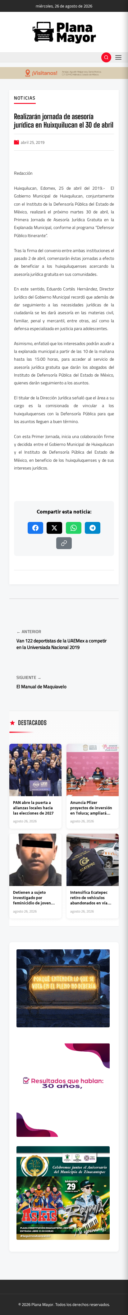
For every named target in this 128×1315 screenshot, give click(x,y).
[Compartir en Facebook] (35, 528)
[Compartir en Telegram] (92, 528)
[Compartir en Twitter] (54, 528)
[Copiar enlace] (64, 543)
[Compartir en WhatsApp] (73, 528)
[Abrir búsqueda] (106, 57)
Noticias (25, 98)
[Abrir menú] (118, 57)
